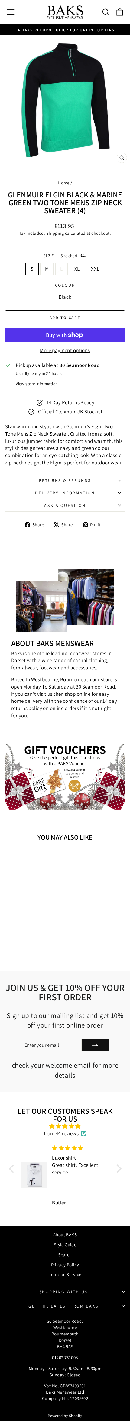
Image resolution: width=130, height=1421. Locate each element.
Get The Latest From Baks (63, 1306)
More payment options (65, 350)
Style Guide (65, 1245)
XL (77, 268)
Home (64, 183)
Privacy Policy (65, 1265)
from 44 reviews (61, 1133)
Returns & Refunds (65, 480)
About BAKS (65, 1234)
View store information (36, 383)
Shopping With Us (63, 1292)
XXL (95, 268)
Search (65, 1255)
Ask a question (65, 505)
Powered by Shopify (65, 1415)
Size (61, 255)
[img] (65, 1126)
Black (65, 297)
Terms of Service (65, 1274)
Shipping (55, 233)
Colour (65, 285)
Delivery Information (65, 493)
